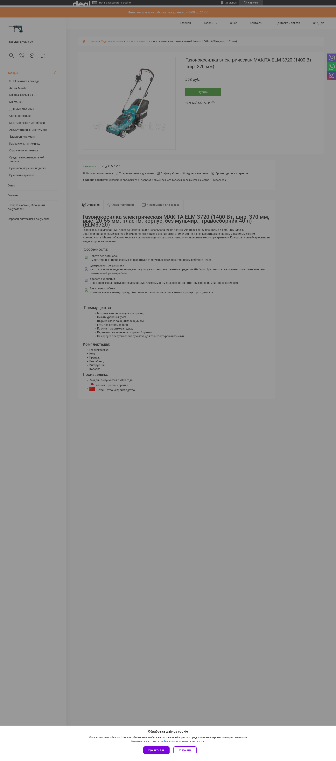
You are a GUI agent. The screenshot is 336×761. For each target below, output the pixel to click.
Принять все (156, 750)
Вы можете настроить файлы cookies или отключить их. (166, 741)
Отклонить (185, 750)
